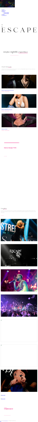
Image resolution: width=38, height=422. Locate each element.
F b (2, 24)
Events (3, 91)
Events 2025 (7, 91)
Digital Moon (5, 420)
